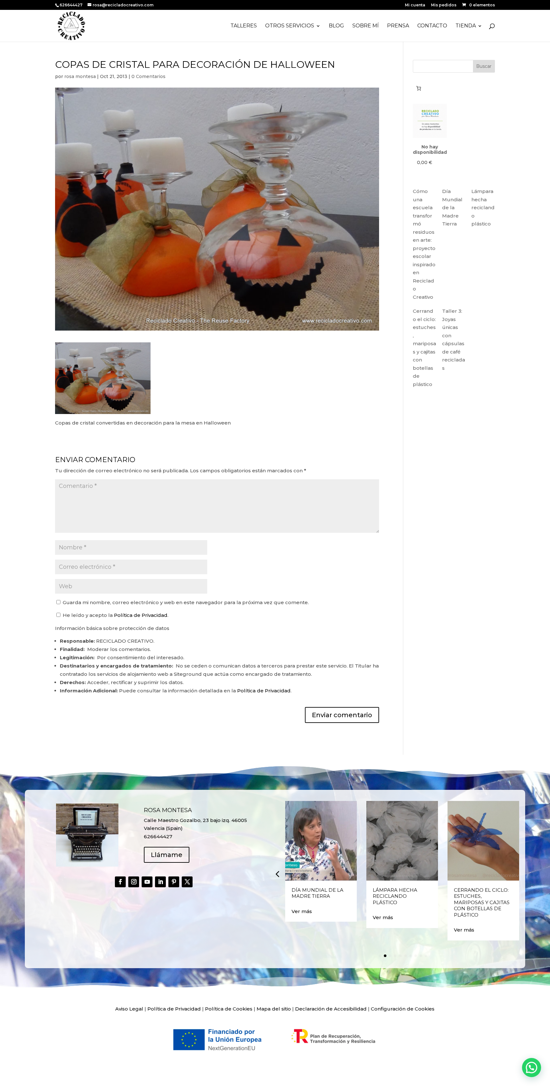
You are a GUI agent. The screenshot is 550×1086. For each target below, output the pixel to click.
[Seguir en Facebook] (120, 881)
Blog (336, 26)
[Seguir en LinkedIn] (160, 881)
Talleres (243, 26)
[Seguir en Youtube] (147, 881)
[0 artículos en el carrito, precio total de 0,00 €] (419, 88)
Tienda (465, 26)
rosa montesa (80, 76)
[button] (277, 874)
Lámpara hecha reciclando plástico (483, 207)
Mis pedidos (443, 5)
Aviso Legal (129, 1009)
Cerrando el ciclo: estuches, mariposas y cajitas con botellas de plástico (482, 902)
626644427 (71, 5)
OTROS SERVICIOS (289, 26)
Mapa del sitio (274, 1009)
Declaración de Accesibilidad (331, 1009)
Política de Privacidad (140, 615)
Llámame (166, 855)
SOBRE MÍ (365, 26)
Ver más (302, 911)
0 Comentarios (148, 76)
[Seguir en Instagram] (133, 881)
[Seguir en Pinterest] (173, 881)
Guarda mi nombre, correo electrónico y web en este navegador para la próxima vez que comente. (186, 602)
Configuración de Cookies (402, 1009)
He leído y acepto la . (114, 615)
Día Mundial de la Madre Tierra (452, 207)
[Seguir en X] (187, 881)
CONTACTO (432, 26)
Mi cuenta (415, 5)
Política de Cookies (228, 1009)
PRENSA (398, 26)
